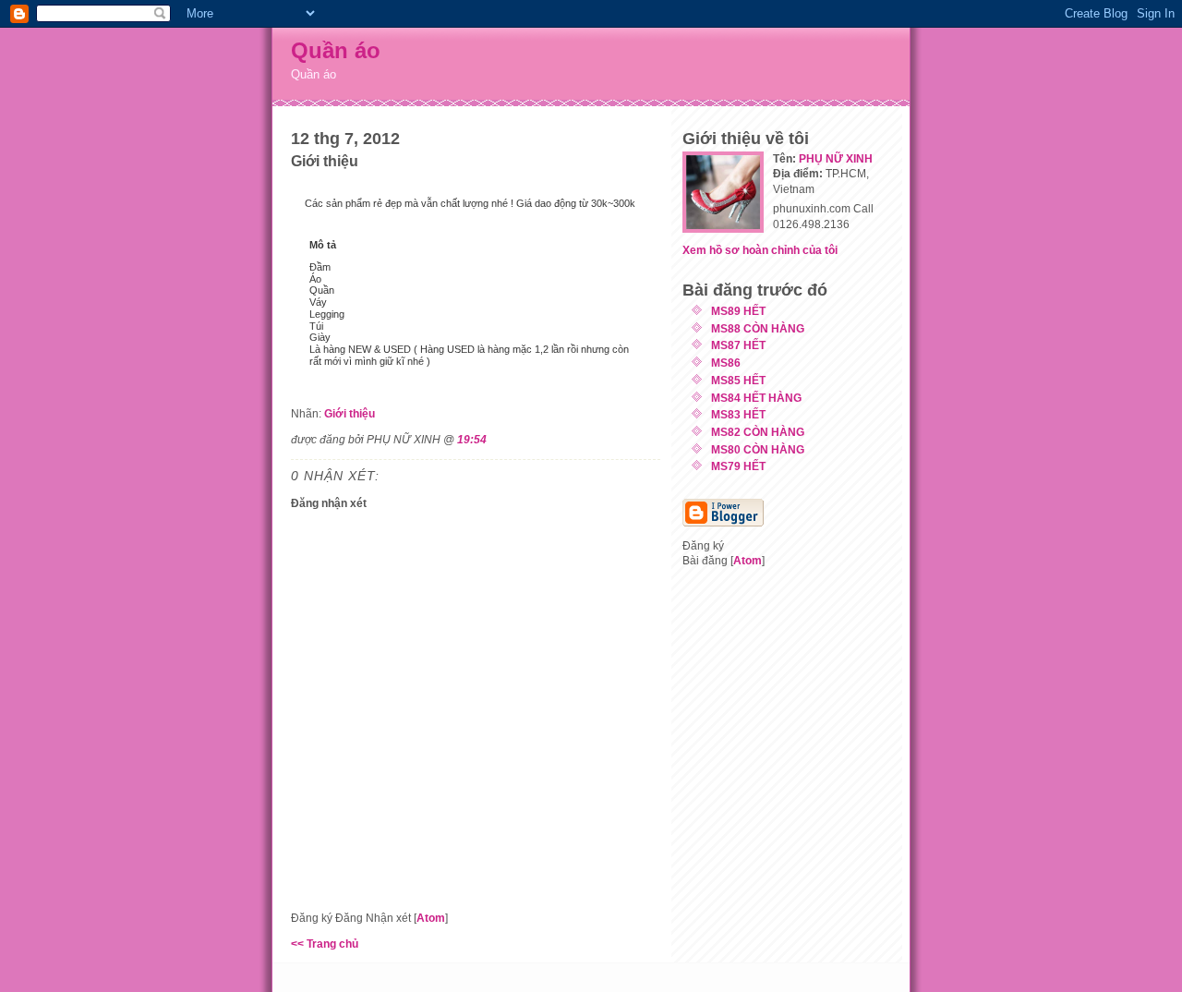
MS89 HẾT (738, 311)
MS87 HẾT (738, 345)
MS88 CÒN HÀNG (757, 328)
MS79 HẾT (738, 466)
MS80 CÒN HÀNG (757, 449)
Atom (430, 918)
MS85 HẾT (738, 380)
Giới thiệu (349, 413)
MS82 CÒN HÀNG (757, 432)
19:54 (472, 439)
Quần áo (335, 50)
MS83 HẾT (738, 414)
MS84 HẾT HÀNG (756, 398)
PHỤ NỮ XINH (836, 158)
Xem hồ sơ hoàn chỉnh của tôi (760, 250)
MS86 (726, 363)
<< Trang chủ (324, 944)
